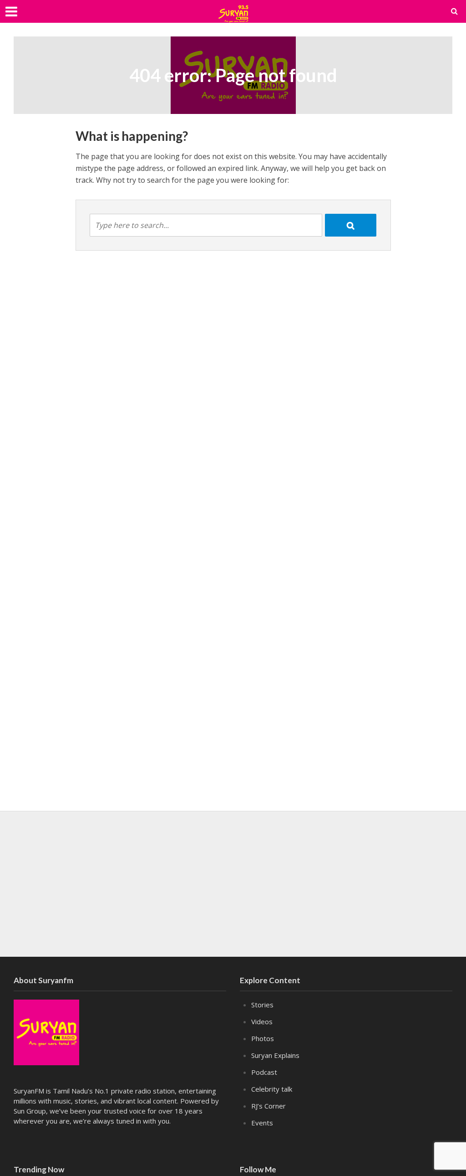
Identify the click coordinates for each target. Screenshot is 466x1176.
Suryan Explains (275, 1055)
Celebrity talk (271, 1088)
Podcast (264, 1072)
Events (262, 1122)
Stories (262, 1004)
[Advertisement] (233, 884)
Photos (262, 1038)
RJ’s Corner (268, 1105)
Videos (262, 1021)
